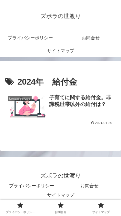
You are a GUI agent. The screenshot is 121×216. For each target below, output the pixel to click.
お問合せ (89, 185)
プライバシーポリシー (31, 185)
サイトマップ (60, 195)
